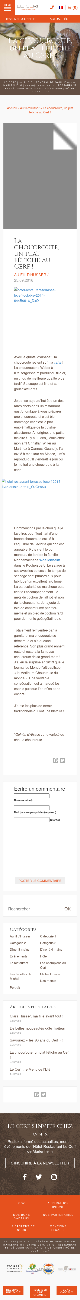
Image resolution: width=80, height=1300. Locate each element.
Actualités (59, 19)
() (74, 7)
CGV (21, 1203)
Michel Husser (50, 974)
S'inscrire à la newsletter (40, 1163)
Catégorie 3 (48, 942)
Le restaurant (19, 962)
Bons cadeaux (66, 1291)
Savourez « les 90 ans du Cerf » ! (36, 1040)
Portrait (15, 987)
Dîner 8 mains (19, 949)
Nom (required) (23, 800)
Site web (55, 820)
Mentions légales (58, 1227)
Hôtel (43, 956)
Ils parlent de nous (22, 1227)
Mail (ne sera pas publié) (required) (35, 812)
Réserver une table (13, 1291)
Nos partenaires (58, 1214)
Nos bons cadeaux (21, 1216)
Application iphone (58, 1204)
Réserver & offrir (20, 19)
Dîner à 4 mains (51, 949)
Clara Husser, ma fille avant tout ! (36, 1016)
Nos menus (48, 980)
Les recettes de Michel (20, 976)
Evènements (19, 956)
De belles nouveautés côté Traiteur (37, 1028)
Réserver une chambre (40, 1292)
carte (57, 362)
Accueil (12, 108)
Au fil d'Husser (29, 108)
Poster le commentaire (40, 880)
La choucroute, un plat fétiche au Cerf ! (40, 1054)
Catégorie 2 (18, 942)
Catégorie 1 (48, 936)
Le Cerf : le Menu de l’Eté (30, 1069)
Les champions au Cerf (53, 964)
